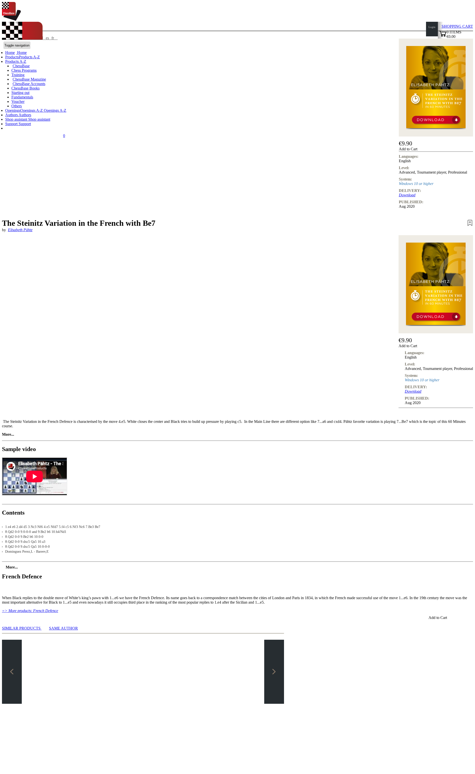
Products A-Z (15, 61)
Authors (12, 115)
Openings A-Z (54, 110)
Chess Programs (24, 70)
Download (407, 195)
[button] (436, 149)
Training (17, 75)
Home (21, 52)
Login (431, 26)
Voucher (17, 101)
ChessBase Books (25, 88)
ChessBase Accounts (29, 84)
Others (16, 106)
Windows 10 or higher (416, 184)
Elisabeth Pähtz (20, 230)
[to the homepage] (11, 19)
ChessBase (21, 66)
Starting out (20, 93)
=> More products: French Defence (30, 611)
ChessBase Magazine (29, 79)
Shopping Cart (457, 26)
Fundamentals (22, 97)
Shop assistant (16, 119)
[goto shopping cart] (443, 36)
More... (8, 434)
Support (12, 124)
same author (63, 628)
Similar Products (22, 628)
